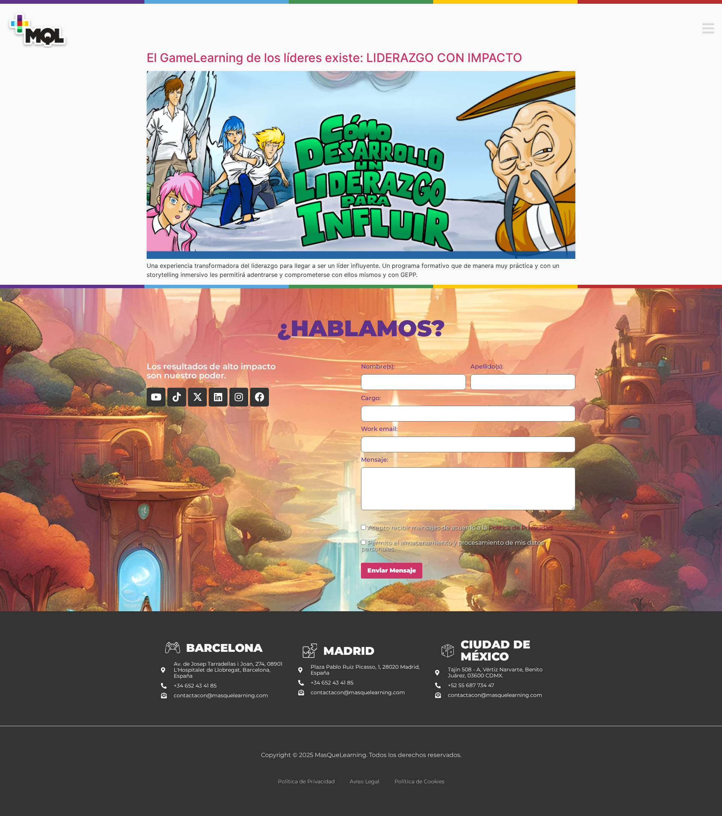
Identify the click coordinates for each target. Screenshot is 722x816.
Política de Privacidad (520, 527)
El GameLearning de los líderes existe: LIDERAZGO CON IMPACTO (334, 57)
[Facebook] (259, 397)
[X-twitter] (197, 397)
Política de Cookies (419, 781)
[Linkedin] (218, 397)
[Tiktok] (176, 397)
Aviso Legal (364, 781)
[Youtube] (156, 397)
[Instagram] (238, 397)
